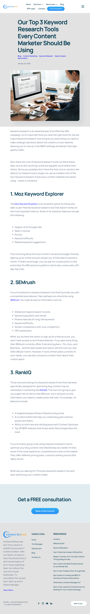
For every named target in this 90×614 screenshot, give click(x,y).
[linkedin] (51, 603)
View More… (8, 590)
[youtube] (47, 603)
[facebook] (39, 603)
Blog (19, 56)
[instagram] (43, 603)
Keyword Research (46, 56)
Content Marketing (30, 56)
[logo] (10, 5)
